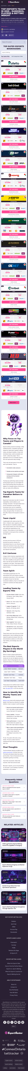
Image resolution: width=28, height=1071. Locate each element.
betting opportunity (8, 752)
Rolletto (13, 921)
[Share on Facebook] (6, 35)
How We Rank (14, 992)
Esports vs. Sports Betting (13, 969)
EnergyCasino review (14, 214)
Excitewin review (14, 124)
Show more (13, 402)
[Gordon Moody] (11, 1045)
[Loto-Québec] (21, 1040)
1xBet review (14, 282)
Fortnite (13, 945)
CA (13, 1026)
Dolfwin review (13, 396)
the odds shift (9, 688)
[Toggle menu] (2, 1)
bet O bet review (14, 101)
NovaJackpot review (14, 146)
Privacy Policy (14, 995)
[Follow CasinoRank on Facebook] (4, 1022)
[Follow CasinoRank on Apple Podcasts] (22, 1022)
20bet (13, 927)
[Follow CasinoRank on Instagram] (8, 1022)
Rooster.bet (14, 932)
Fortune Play (13, 929)
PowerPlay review (13, 349)
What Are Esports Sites (13, 963)
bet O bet (13, 924)
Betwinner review (13, 237)
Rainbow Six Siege (14, 950)
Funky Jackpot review (14, 327)
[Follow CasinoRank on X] (11, 1022)
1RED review (14, 372)
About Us (13, 984)
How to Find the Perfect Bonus (13, 966)
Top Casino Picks (5, 56)
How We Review (13, 990)
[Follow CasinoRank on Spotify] (19, 1022)
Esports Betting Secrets (13, 974)
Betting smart (6, 700)
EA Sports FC (13, 953)
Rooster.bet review (13, 191)
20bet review (14, 169)
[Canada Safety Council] (15, 1040)
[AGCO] (7, 1040)
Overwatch (14, 942)
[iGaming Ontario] (21, 1045)
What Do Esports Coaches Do (13, 971)
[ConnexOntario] (13, 1049)
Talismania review (13, 259)
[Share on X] (2, 35)
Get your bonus (13, 76)
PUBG (13, 948)
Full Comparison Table (17, 56)
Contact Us (14, 987)
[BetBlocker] (11, 1053)
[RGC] (3, 1045)
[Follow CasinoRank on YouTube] (15, 1022)
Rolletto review (13, 79)
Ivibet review (14, 304)
